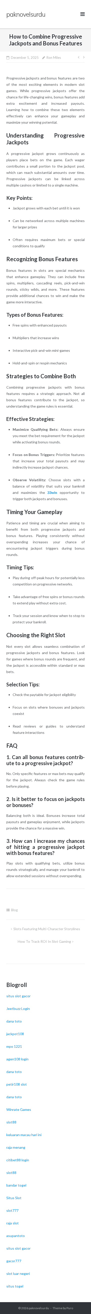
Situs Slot (13, 1198)
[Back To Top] (78, 1302)
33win (52, 492)
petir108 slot (16, 1084)
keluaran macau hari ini (23, 1135)
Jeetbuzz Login (18, 1008)
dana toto (14, 1021)
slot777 (12, 1210)
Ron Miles (54, 58)
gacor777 (13, 1261)
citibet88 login (17, 1160)
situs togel (14, 1286)
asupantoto (15, 1235)
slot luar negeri (18, 1273)
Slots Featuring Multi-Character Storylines (46, 929)
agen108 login (17, 1059)
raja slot (12, 1223)
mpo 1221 (14, 1046)
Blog (14, 910)
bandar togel (16, 1185)
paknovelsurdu (39, 1308)
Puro (69, 1308)
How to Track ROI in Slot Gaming (44, 941)
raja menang (15, 1147)
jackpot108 (15, 1034)
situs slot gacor (18, 996)
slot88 (11, 1122)
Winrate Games (18, 1109)
